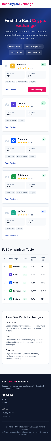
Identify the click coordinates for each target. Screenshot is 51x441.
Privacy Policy (7, 413)
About (4, 402)
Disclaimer (6, 416)
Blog (4, 399)
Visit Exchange (36, 90)
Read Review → (11, 90)
